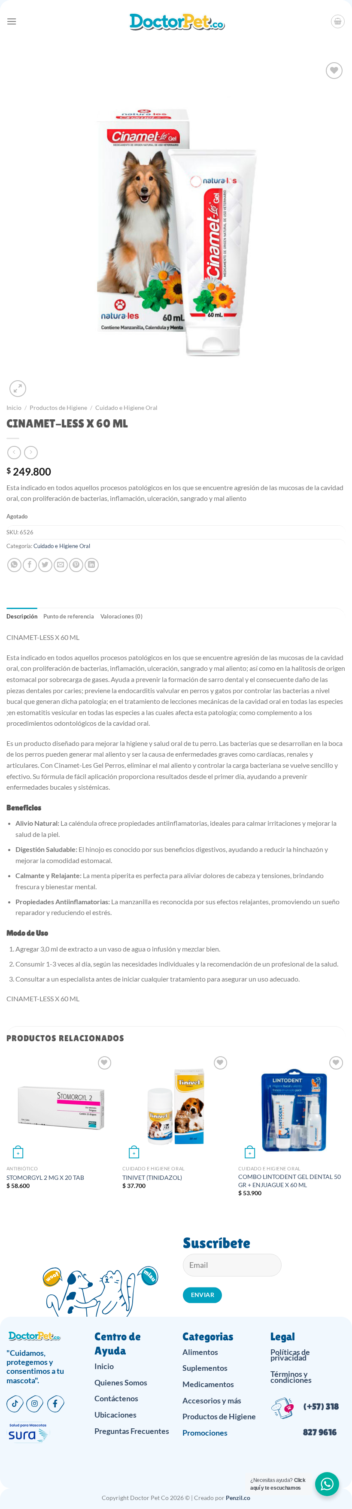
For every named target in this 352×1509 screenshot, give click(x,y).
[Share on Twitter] (45, 565)
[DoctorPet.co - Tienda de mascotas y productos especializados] (176, 21)
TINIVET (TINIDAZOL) (152, 1177)
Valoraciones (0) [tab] (121, 616)
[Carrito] (338, 21)
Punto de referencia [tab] (68, 616)
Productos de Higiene (58, 407)
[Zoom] (17, 388)
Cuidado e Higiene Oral (126, 407)
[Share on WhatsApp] (14, 565)
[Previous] (6, 1133)
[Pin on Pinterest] (76, 565)
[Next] (345, 1133)
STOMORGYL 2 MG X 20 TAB (45, 1177)
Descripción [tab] (21, 616)
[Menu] (11, 21)
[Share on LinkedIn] (92, 565)
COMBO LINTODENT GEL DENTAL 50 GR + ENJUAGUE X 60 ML (289, 1180)
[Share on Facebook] (30, 565)
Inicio (13, 407)
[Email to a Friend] (61, 565)
